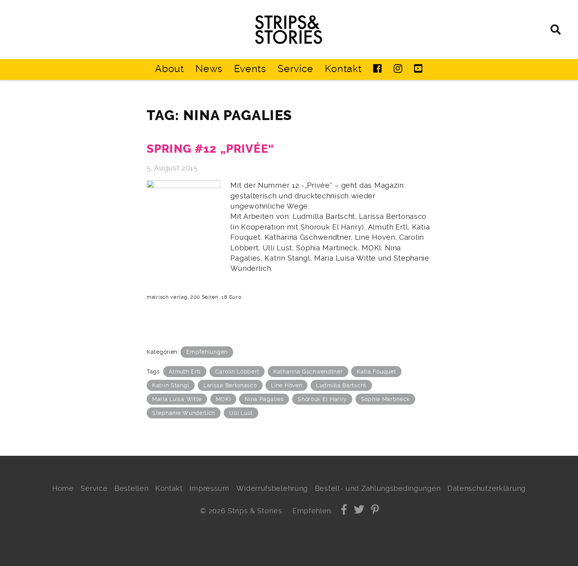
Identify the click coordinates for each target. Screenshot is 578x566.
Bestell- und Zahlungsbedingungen (378, 488)
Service (295, 68)
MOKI (223, 399)
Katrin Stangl (170, 385)
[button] (344, 511)
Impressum (209, 488)
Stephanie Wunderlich (183, 413)
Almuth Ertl (185, 371)
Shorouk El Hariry (322, 399)
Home (63, 488)
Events (250, 68)
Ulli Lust (241, 413)
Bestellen (131, 488)
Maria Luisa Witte (177, 399)
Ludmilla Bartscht (341, 385)
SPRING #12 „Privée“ (210, 148)
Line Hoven (286, 385)
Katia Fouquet (376, 371)
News (209, 68)
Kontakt (343, 68)
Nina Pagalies (264, 399)
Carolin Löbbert (237, 371)
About (169, 68)
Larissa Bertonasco (230, 385)
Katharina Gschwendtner (308, 371)
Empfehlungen (207, 352)
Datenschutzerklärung (486, 488)
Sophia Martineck (385, 399)
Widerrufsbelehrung (272, 488)
